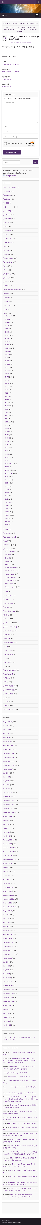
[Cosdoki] (6, 234)
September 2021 (8, 954)
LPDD (7, 425)
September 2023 (8, 859)
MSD (6, 444)
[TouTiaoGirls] (8, 654)
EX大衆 (7, 558)
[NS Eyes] (6, 615)
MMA (7, 435)
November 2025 (8, 757)
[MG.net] (6, 591)
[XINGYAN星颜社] (9, 690)
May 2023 (6, 875)
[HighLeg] (6, 293)
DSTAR (7, 354)
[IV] (4, 313)
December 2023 (8, 848)
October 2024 (8, 808)
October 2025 (8, 761)
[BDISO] (6, 203)
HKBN (7, 399)
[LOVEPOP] (7, 545)
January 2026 (7, 749)
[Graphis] (6, 282)
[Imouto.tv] (7, 305)
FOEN (7, 393)
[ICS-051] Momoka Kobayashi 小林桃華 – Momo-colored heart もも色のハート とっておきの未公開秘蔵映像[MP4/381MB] (20, 1099)
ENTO (7, 380)
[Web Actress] (8, 674)
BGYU (7, 325)
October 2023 (8, 856)
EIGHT (7, 370)
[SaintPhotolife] (8, 642)
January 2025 (7, 796)
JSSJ (6, 412)
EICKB (7, 364)
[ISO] (5, 309)
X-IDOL (4, 15)
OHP (7, 451)
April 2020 (6, 1021)
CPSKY (7, 348)
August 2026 (7, 722)
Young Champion (10, 577)
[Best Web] (7, 211)
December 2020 (8, 989)
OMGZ (7, 457)
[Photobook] (7, 623)
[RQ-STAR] (7, 635)
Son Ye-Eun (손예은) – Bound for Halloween (23, 1093)
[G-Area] (6, 270)
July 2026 (6, 726)
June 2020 (6, 1013)
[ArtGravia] (6, 199)
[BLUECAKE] (7, 219)
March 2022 (7, 930)
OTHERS (8, 464)
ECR (6, 358)
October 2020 (8, 997)
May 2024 (6, 828)
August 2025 (7, 769)
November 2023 (8, 852)
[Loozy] (5, 541)
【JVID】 (6, 705)
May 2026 (6, 733)
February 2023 (8, 887)
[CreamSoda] (7, 242)
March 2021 (7, 978)
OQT (7, 460)
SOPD (7, 489)
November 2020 (8, 993)
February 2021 (8, 982)
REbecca (8, 470)
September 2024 (8, 812)
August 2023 (7, 863)
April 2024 (6, 832)
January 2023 (7, 891)
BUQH (7, 341)
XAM (7, 525)
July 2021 (6, 962)
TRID (7, 505)
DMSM (7, 351)
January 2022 (7, 938)
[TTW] (5, 658)
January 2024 (7, 844)
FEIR (6, 390)
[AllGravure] (7, 195)
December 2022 (8, 895)
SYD (6, 499)
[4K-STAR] (6, 191)
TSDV (7, 515)
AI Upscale (8, 316)
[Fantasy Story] (8, 262)
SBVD (7, 480)
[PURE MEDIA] (8, 631)
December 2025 (8, 753)
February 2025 (8, 793)
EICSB (7, 367)
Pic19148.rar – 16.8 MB (10, 64)
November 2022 (8, 899)
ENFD (7, 377)
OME (7, 454)
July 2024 (6, 820)
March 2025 (7, 789)
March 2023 (7, 883)
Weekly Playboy (10, 571)
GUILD (7, 396)
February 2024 (8, 840)
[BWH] (5, 226)
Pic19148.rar (6, 79)
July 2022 (6, 915)
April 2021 (6, 974)
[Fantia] (5, 266)
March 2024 (7, 836)
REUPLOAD (9, 473)
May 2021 (6, 970)
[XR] (4, 698)
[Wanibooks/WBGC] (9, 670)
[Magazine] (18, 42)
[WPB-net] (6, 678)
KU (6, 419)
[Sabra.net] (6, 638)
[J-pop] (5, 529)
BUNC (7, 338)
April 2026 (6, 737)
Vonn (11, 42)
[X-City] (5, 682)
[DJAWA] (6, 254)
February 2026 (8, 745)
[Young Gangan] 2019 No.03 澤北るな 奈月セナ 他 (21, 23)
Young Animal (9, 574)
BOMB (7, 332)
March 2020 (7, 1025)
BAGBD (7, 319)
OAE (6, 447)
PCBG (7, 467)
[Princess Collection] (10, 627)
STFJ (6, 496)
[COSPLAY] (7, 238)
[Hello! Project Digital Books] (12, 289)
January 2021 (7, 985)
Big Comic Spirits (10, 551)
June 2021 (6, 966)
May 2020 (6, 1017)
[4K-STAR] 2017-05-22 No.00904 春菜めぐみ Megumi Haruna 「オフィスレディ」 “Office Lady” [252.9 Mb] (20, 29)
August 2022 (7, 911)
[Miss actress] (7, 599)
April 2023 (6, 879)
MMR (7, 441)
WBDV (7, 521)
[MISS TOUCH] (8, 603)
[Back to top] (36, 1220)
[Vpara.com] (7, 662)
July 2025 (6, 773)
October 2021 (8, 950)
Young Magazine (26, 42)
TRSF (7, 509)
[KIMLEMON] (7, 533)
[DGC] (5, 246)
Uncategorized (8, 709)
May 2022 (6, 922)
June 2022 (6, 919)
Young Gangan (10, 580)
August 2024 (7, 816)
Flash (7, 561)
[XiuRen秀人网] (8, 694)
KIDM (7, 415)
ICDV (7, 402)
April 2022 (6, 926)
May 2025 (6, 781)
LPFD (7, 428)
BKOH (7, 329)
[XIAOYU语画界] (8, 686)
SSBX (7, 492)
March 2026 (7, 741)
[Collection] (7, 230)
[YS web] (6, 701)
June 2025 (6, 777)
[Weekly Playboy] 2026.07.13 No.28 (18, 1077)
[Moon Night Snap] (9, 611)
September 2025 (8, 765)
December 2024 (8, 800)
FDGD (7, 386)
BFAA (7, 322)
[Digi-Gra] (6, 250)
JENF (7, 409)
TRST (7, 512)
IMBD (7, 406)
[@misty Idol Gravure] (10, 187)
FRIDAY (7, 564)
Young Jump (9, 584)
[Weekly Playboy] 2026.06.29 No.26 (18, 1073)
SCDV (7, 483)
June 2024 (6, 824)
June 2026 (6, 730)
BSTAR (7, 335)
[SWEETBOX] (7, 650)
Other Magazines (11, 567)
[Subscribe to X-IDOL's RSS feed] (3, 1)
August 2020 (7, 1005)
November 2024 (8, 804)
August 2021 (7, 958)
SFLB (7, 486)
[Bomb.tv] (6, 223)
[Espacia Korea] (8, 258)
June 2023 (6, 871)
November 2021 (8, 946)
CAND (7, 345)
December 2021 (8, 942)
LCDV (7, 422)
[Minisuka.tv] (7, 595)
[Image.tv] (6, 301)
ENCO (7, 374)
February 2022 (8, 934)
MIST (7, 431)
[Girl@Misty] (7, 274)
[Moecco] (6, 607)
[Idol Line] (6, 297)
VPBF (7, 518)
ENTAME (8, 555)
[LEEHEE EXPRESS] (9, 537)
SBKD (7, 476)
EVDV (7, 383)
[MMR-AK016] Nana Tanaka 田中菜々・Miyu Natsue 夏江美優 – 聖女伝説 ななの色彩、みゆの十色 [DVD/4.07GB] (19, 1060)
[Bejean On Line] (8, 207)
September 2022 (8, 907)
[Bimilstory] (7, 215)
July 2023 (6, 867)
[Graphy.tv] (6, 286)
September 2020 (8, 1001)
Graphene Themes (16, 1222)
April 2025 (6, 785)
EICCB (7, 361)
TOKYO (8, 502)
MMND (7, 438)
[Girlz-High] (7, 278)
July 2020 (6, 1009)
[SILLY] (5, 646)
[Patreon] (6, 619)
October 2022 (8, 903)
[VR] (4, 666)
